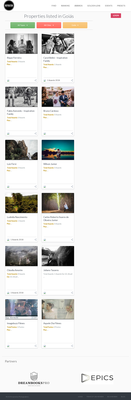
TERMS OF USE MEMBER (95, 397)
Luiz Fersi (11, 164)
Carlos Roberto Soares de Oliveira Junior (56, 218)
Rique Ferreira (14, 57)
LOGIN (116, 15)
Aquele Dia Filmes (52, 323)
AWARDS (78, 5)
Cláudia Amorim (15, 270)
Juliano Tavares (51, 270)
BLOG (123, 397)
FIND (54, 5)
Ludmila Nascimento (17, 217)
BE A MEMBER (112, 397)
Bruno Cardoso (50, 110)
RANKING (65, 5)
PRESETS (121, 5)
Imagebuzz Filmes (16, 323)
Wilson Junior (50, 164)
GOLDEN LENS (93, 5)
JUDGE (80, 397)
